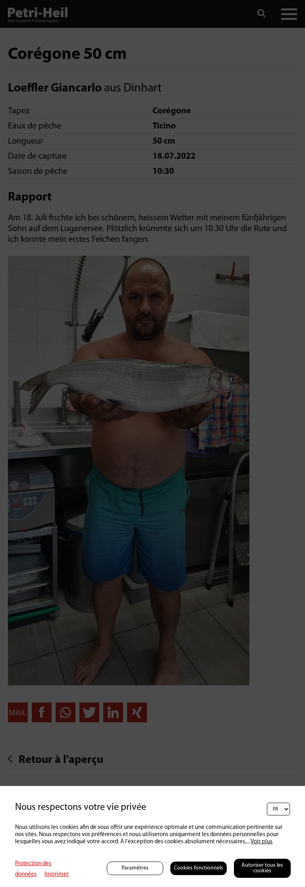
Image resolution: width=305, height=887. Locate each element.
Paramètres (135, 868)
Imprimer (56, 874)
